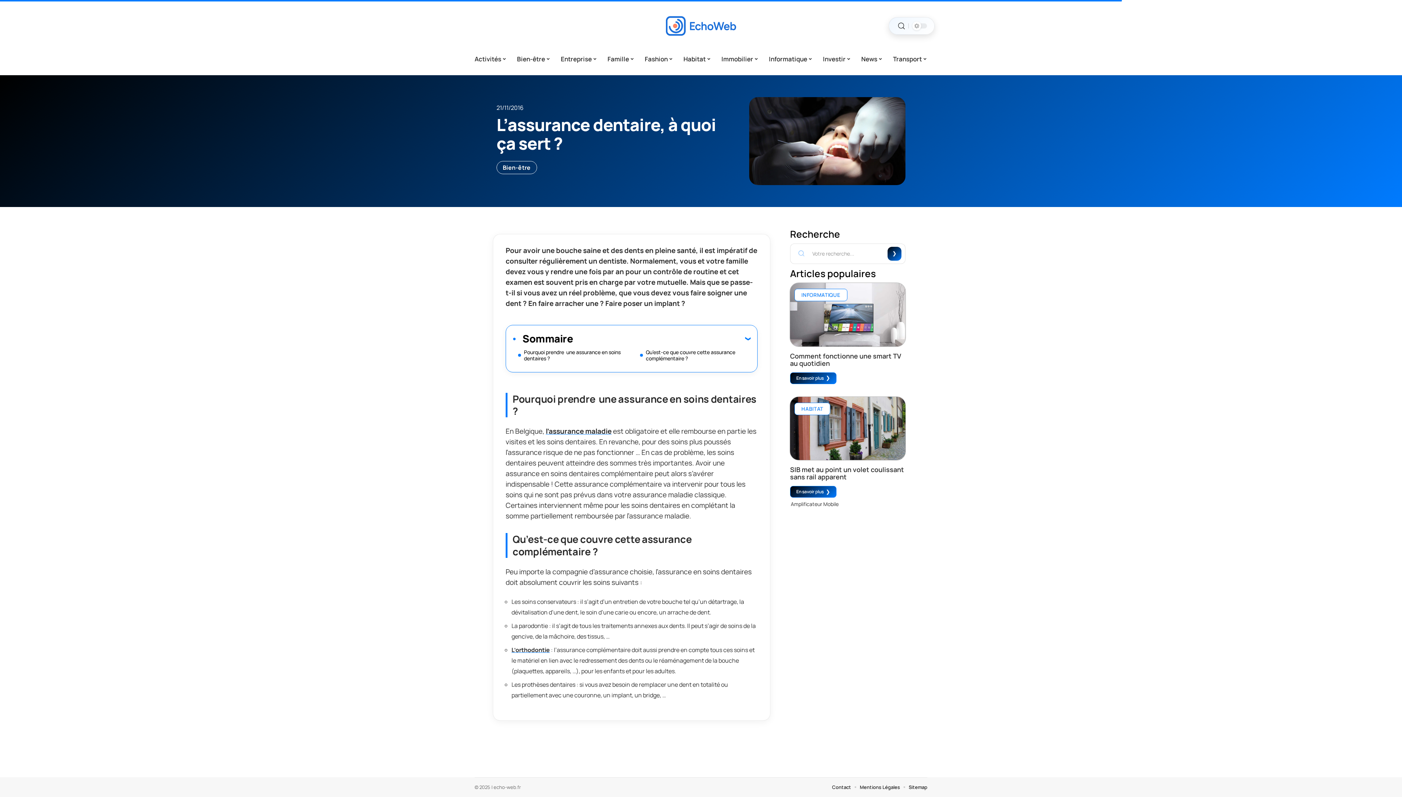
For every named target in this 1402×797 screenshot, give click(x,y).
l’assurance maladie (579, 431)
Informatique (820, 294)
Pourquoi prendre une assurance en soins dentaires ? (572, 355)
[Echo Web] (701, 26)
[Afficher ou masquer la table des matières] (662, 338)
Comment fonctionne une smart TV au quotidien (845, 360)
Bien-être (517, 168)
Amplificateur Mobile (815, 504)
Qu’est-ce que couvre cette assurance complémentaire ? (690, 355)
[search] (901, 26)
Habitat (812, 408)
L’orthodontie (531, 650)
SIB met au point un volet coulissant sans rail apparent (847, 473)
